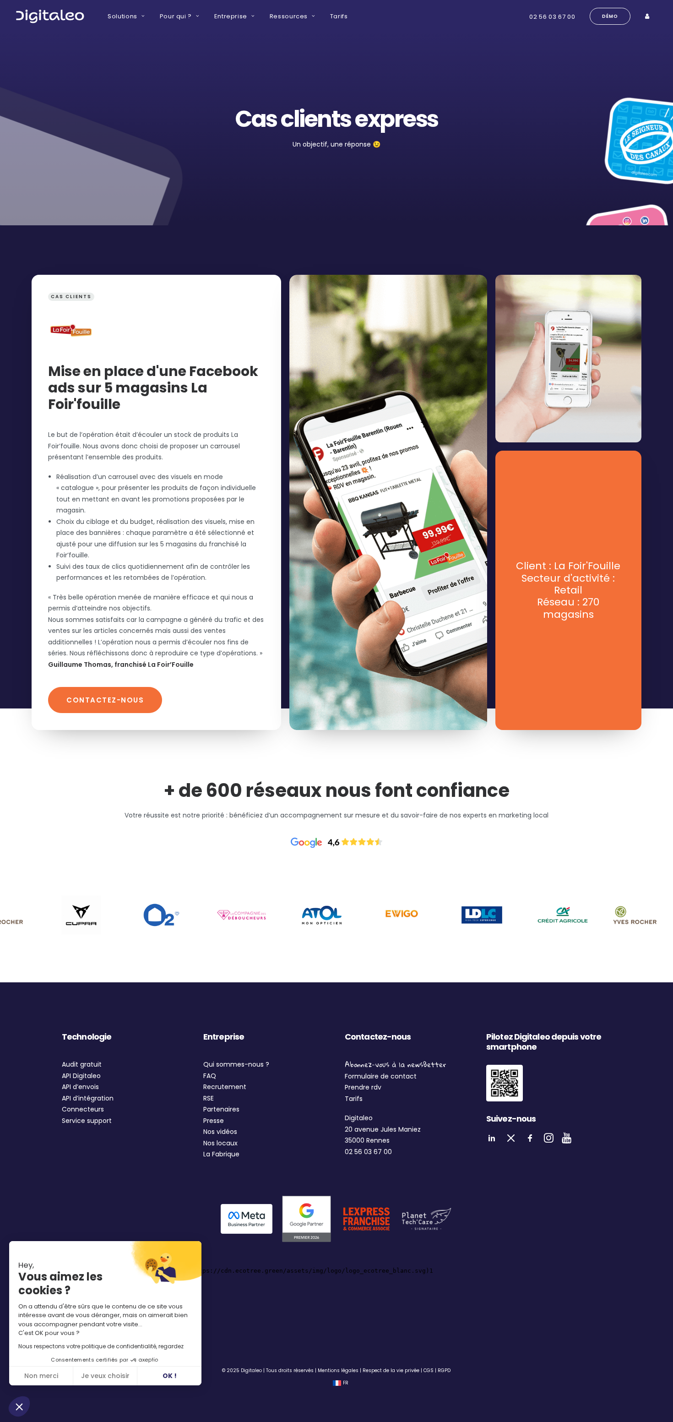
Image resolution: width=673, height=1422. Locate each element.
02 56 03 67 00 (552, 16)
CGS (428, 1370)
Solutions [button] (122, 16)
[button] (19, 1406)
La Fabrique (221, 1154)
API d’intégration (88, 1098)
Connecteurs (83, 1109)
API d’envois (80, 1086)
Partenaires (221, 1109)
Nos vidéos (220, 1131)
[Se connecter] (648, 16)
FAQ (209, 1075)
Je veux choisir (105, 1375)
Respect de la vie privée (391, 1370)
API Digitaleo (81, 1075)
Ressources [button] (289, 16)
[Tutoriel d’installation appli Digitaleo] (504, 1083)
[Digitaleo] (50, 16)
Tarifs (339, 16)
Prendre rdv (363, 1087)
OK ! (170, 1375)
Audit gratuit (82, 1064)
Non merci (41, 1375)
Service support (87, 1120)
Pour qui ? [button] (176, 16)
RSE (208, 1098)
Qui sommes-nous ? (236, 1064)
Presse (213, 1120)
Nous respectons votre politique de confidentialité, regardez (101, 1346)
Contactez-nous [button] (105, 700)
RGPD (444, 1370)
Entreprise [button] (231, 16)
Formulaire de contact (381, 1076)
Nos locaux (220, 1143)
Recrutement (224, 1086)
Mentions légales (338, 1370)
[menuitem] (126, 16)
